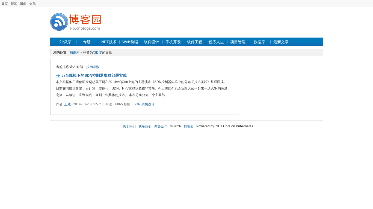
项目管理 (237, 42)
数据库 (259, 42)
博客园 (189, 126)
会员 (32, 4)
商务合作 (160, 126)
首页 (4, 4)
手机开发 (173, 42)
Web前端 (130, 42)
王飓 (67, 104)
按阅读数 (92, 67)
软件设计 (151, 42)
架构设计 (148, 104)
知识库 (65, 42)
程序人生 (216, 42)
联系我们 (145, 126)
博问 (23, 4)
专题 (87, 42)
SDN (97, 52)
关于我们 (129, 126)
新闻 (14, 4)
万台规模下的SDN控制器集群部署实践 (94, 75)
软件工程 (194, 42)
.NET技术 (108, 42)
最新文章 (281, 42)
